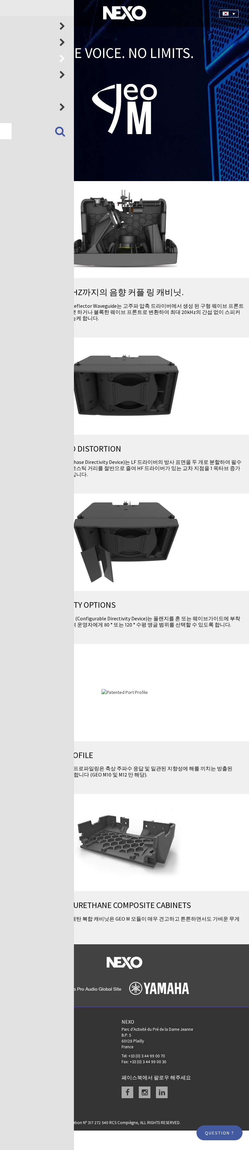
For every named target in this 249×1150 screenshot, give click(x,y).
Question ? (219, 1133)
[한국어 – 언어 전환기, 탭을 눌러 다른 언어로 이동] (229, 13)
